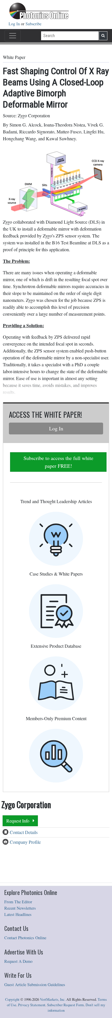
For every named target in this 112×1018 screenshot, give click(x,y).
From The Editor (18, 901)
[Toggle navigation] (13, 35)
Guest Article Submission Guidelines (34, 984)
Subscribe (33, 23)
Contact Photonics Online (25, 937)
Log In (15, 23)
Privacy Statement (31, 1004)
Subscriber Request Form (65, 1004)
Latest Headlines (18, 914)
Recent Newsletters (20, 908)
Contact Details (24, 832)
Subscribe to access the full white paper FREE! (58, 462)
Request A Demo (18, 961)
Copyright (12, 999)
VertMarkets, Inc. (52, 999)
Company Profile (25, 842)
